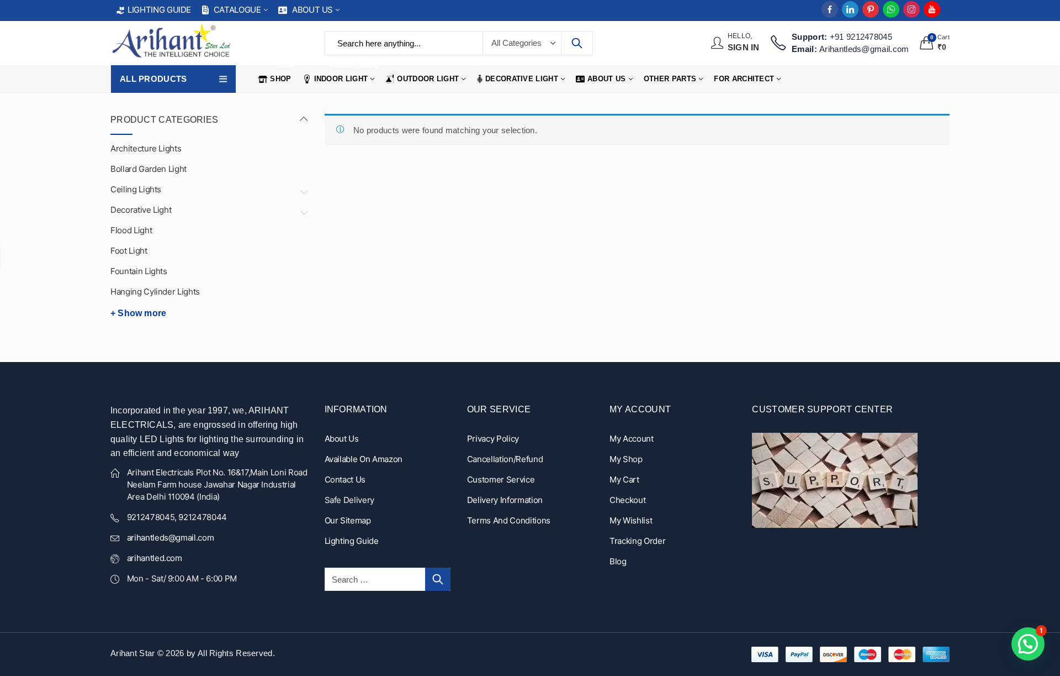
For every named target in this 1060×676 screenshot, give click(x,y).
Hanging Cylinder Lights (155, 291)
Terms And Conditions (508, 520)
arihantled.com (154, 558)
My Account (632, 438)
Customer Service (500, 479)
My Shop (626, 459)
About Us (342, 438)
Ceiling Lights (135, 189)
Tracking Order (637, 541)
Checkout (627, 500)
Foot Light (128, 250)
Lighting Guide (352, 541)
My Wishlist (631, 520)
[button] (1028, 644)
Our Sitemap (348, 520)
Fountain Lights (138, 271)
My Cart (624, 479)
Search (577, 43)
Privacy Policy (493, 438)
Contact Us (345, 479)
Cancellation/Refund (505, 459)
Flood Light (131, 230)
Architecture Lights (145, 148)
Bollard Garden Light (148, 169)
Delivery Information (505, 500)
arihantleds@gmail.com (170, 537)
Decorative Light (140, 210)
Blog (618, 561)
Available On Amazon (363, 459)
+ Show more (138, 313)
